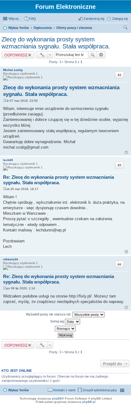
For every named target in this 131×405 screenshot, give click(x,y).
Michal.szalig (13, 70)
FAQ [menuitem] (32, 18)
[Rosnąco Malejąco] (65, 328)
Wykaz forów (18, 28)
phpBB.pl (88, 401)
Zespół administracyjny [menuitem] (100, 390)
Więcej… (15, 18)
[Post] (4, 100)
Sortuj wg (57, 321)
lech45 (8, 160)
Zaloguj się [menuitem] (120, 18)
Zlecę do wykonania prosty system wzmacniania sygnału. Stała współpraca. (56, 43)
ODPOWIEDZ (15, 55)
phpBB (57, 398)
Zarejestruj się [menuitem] (93, 18)
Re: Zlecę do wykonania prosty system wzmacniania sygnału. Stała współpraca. (58, 179)
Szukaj (92, 54)
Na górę (126, 152)
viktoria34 (10, 259)
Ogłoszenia (43, 28)
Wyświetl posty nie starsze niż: (49, 314)
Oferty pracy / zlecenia (74, 28)
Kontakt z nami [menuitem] (64, 390)
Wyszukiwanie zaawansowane (101, 54)
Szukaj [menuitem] (126, 28)
